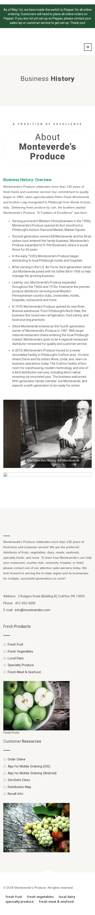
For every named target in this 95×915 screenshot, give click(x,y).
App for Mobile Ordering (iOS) (29, 766)
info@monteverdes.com (32, 610)
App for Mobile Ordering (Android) (32, 773)
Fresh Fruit (15, 644)
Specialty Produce (21, 665)
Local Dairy (16, 658)
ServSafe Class (19, 780)
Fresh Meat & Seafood (24, 672)
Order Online (16, 759)
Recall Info (15, 794)
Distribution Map (19, 787)
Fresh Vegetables (20, 651)
